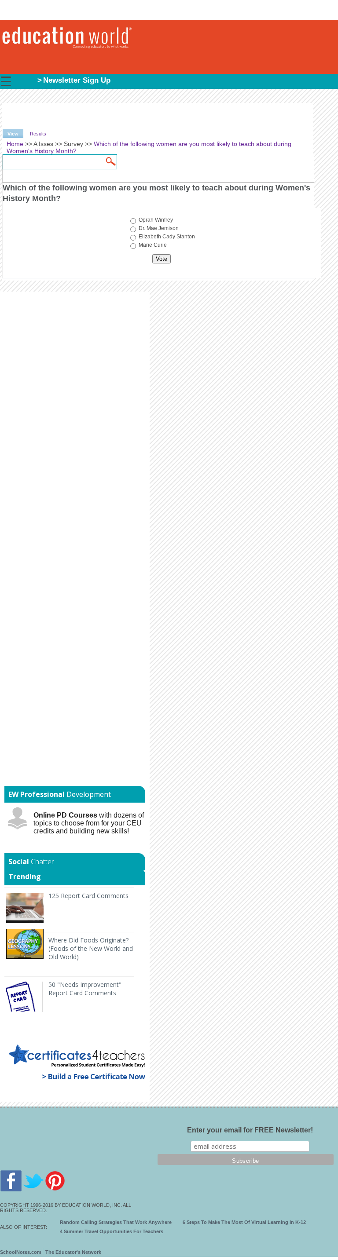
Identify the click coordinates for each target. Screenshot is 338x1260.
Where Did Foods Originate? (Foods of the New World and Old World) (90, 948)
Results (38, 133)
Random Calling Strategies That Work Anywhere (116, 1222)
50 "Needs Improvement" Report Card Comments (84, 988)
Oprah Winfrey (156, 220)
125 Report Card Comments (88, 895)
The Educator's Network (73, 1252)
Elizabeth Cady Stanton (167, 237)
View (15, 133)
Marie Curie (153, 245)
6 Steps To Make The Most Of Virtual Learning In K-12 (244, 1222)
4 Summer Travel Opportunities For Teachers (111, 1231)
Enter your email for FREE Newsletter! (250, 1130)
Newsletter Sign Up (76, 80)
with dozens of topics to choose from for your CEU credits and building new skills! (88, 823)
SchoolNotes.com (20, 1252)
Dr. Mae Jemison (159, 228)
